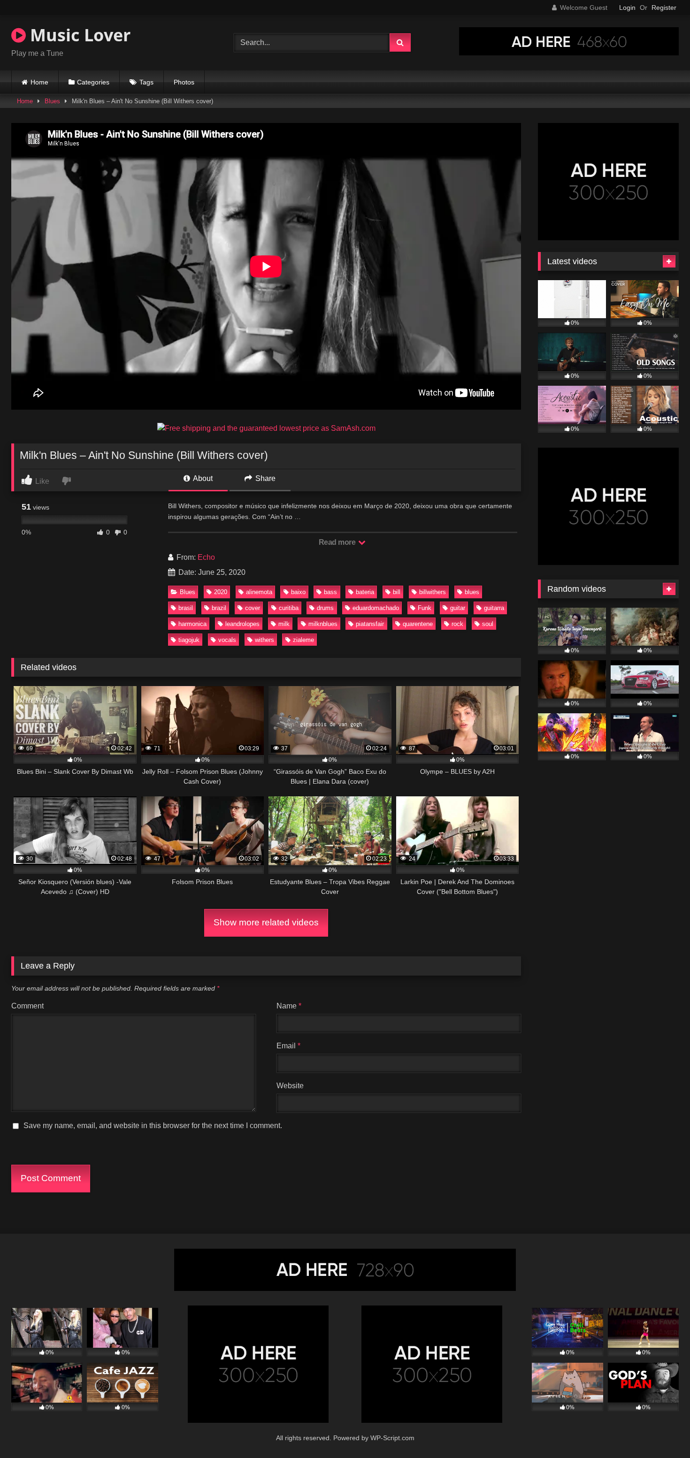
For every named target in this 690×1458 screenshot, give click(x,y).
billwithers (432, 591)
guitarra (494, 607)
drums (325, 607)
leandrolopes (242, 623)
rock (457, 623)
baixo (298, 591)
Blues (52, 101)
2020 (220, 591)
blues (472, 591)
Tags (146, 82)
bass (330, 591)
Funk (424, 607)
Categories (93, 82)
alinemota (259, 591)
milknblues (322, 623)
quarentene (418, 623)
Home (39, 82)
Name (288, 1006)
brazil (219, 607)
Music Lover (78, 34)
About (202, 478)
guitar (457, 607)
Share (264, 478)
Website (290, 1086)
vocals (227, 639)
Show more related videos (266, 922)
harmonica (192, 623)
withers (264, 639)
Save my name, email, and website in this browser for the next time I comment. (152, 1126)
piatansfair (370, 623)
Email (288, 1046)
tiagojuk (188, 639)
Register (664, 7)
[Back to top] (661, 1430)
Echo (206, 557)
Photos (184, 82)
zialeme (303, 639)
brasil (185, 607)
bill (396, 591)
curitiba (289, 607)
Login (627, 7)
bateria (365, 591)
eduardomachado (376, 607)
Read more (338, 542)
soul (487, 623)
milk (284, 623)
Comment (27, 1006)
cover (252, 607)
